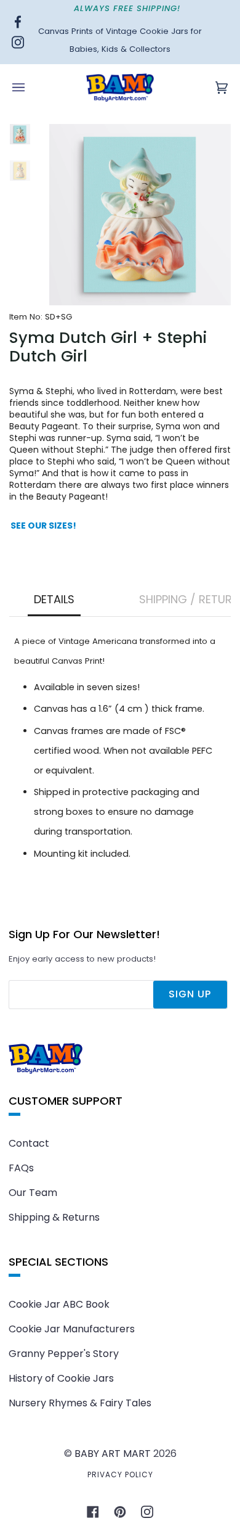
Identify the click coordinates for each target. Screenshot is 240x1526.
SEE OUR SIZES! (43, 526)
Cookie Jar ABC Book (59, 1304)
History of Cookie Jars (61, 1378)
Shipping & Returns (54, 1217)
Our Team (33, 1193)
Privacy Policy (120, 1474)
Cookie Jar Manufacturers (72, 1329)
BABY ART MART (112, 1453)
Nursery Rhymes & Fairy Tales (80, 1403)
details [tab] (54, 599)
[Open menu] (30, 87)
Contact (29, 1143)
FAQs (21, 1168)
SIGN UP (190, 994)
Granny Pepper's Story (64, 1354)
